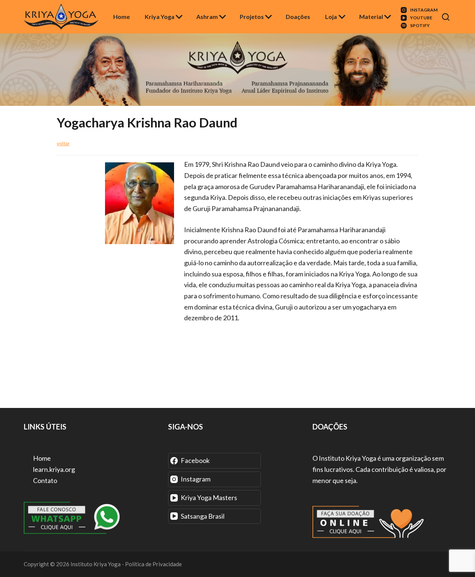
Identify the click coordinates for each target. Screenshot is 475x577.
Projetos (252, 16)
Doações (298, 16)
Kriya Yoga (159, 16)
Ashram (207, 16)
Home (121, 16)
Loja (331, 16)
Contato (44, 480)
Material (371, 16)
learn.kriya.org (53, 469)
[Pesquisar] (446, 17)
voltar (63, 143)
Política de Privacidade (153, 564)
